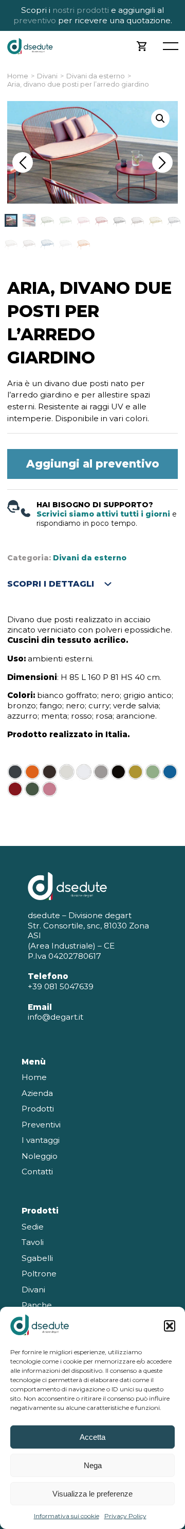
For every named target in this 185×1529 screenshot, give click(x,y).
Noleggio (40, 1156)
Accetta (92, 1437)
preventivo (34, 20)
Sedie (33, 1227)
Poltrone (39, 1273)
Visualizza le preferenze (92, 1493)
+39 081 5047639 (61, 986)
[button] (169, 1326)
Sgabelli (37, 1258)
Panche (37, 1305)
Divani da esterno (95, 76)
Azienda (37, 1093)
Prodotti (38, 1108)
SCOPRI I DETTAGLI (50, 584)
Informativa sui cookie (66, 1516)
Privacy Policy (125, 1516)
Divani (47, 76)
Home (17, 76)
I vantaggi (41, 1140)
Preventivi (41, 1124)
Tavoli (33, 1242)
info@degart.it (55, 1017)
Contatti (37, 1171)
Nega (93, 1465)
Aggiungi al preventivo (92, 463)
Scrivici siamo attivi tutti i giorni (103, 514)
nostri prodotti (80, 10)
